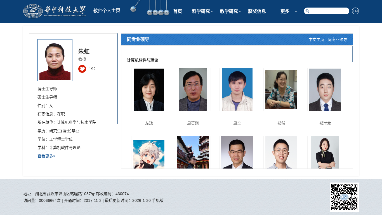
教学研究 (229, 11)
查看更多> (46, 156)
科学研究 (201, 11)
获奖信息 (257, 11)
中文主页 (316, 39)
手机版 (158, 200)
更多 (284, 11)
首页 (177, 11)
